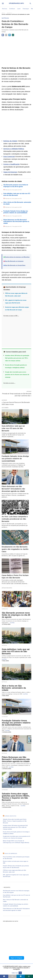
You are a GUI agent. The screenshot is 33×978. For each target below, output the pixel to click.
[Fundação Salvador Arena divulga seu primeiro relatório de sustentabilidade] (15, 446)
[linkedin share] (9, 35)
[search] (30, 3)
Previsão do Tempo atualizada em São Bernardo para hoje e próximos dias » (16, 394)
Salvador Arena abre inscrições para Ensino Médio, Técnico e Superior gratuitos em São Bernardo (15, 821)
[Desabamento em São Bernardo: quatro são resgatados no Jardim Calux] (15, 537)
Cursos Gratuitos (10, 816)
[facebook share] (3, 35)
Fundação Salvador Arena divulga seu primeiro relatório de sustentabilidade (15, 212)
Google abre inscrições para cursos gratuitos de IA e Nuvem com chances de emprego (17, 374)
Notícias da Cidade (10, 141)
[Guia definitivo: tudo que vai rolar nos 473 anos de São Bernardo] (15, 416)
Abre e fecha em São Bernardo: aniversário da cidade (17, 203)
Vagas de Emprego (10, 172)
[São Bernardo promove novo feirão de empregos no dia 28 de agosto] (16, 599)
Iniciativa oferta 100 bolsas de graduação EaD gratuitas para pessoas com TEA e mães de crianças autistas (17, 358)
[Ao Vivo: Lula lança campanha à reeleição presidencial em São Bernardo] (15, 507)
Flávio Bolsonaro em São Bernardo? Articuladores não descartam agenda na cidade (16, 221)
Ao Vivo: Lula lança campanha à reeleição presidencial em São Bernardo (15, 519)
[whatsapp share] (13, 35)
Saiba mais (15, 973)
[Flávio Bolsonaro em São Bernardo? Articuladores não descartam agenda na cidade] (15, 477)
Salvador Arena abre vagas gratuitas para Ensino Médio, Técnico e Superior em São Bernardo (16, 796)
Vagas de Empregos (10, 853)
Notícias (4, 8)
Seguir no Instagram (16, 958)
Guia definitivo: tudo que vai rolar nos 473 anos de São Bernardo (16, 194)
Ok (20, 973)
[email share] (6, 35)
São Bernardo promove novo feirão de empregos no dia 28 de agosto (15, 185)
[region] (16, 126)
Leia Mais (12, 622)
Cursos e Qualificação (11, 164)
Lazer (19, 8)
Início (3, 13)
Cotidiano (12, 8)
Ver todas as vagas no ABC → (11, 315)
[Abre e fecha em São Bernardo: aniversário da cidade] (16, 672)
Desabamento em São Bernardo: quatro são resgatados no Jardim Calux (15, 549)
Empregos (26, 8)
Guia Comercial (9, 156)
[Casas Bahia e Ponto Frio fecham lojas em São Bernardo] (15, 566)
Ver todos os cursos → (9, 383)
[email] (12, 976)
